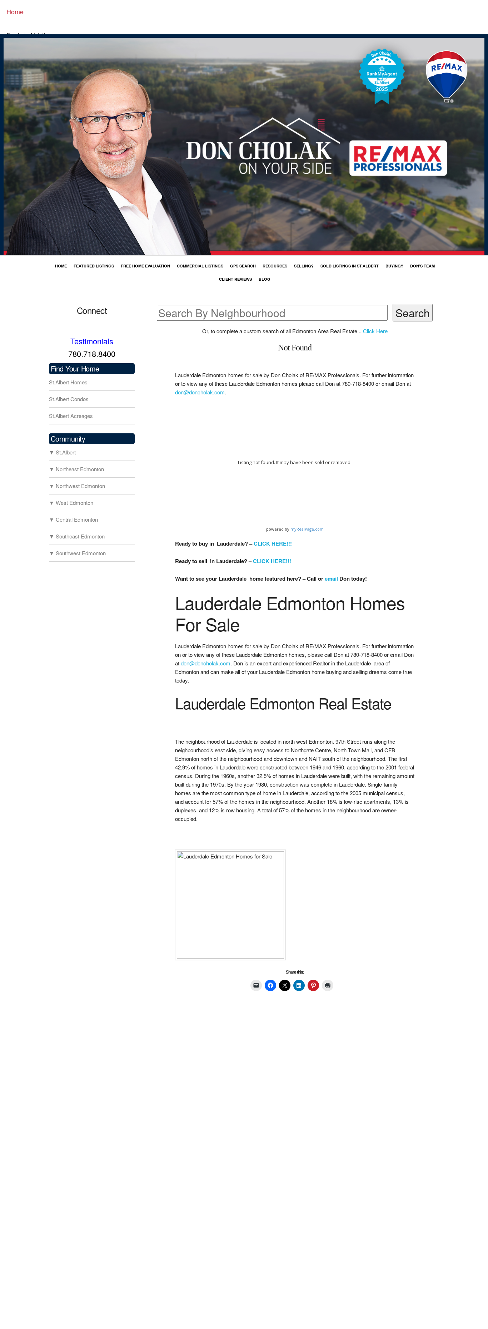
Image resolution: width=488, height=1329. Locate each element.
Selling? (304, 266)
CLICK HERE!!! (273, 543)
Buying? (394, 266)
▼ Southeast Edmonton (77, 536)
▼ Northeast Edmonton (76, 469)
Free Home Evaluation (145, 266)
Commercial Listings (200, 266)
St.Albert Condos (69, 399)
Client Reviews (235, 279)
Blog (264, 279)
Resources (275, 266)
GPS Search (243, 266)
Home (15, 11)
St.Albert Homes (68, 382)
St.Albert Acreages (71, 415)
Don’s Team (422, 266)
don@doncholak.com (200, 392)
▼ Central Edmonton (73, 519)
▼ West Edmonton (71, 502)
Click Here (375, 331)
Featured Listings (94, 266)
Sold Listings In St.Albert (349, 266)
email (331, 578)
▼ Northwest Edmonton (77, 485)
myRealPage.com (307, 529)
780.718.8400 (91, 353)
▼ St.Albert (62, 452)
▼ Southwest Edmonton (77, 553)
